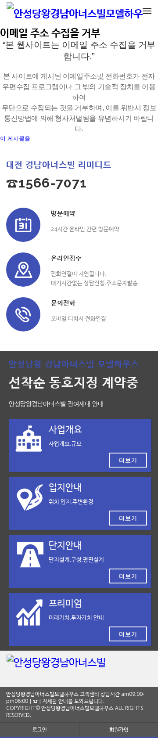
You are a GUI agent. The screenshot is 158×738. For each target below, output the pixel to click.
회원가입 (119, 729)
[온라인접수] (23, 269)
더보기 (128, 460)
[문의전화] (23, 314)
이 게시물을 (15, 138)
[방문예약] (23, 225)
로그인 (39, 729)
